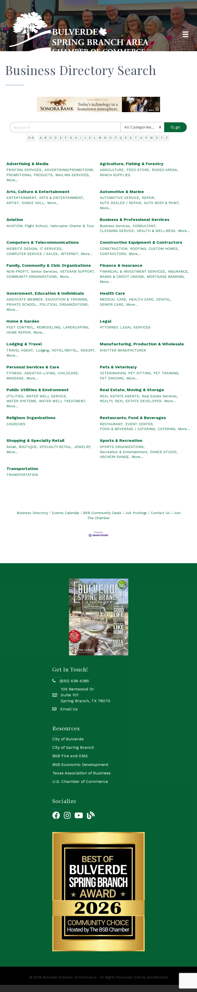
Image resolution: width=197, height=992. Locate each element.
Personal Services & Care (32, 367)
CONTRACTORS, (113, 254)
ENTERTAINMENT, (21, 198)
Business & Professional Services (134, 219)
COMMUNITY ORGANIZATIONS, (32, 276)
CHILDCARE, (68, 373)
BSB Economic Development (80, 764)
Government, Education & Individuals (45, 293)
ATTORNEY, (109, 327)
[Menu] (185, 34)
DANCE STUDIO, (164, 452)
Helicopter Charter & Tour (72, 226)
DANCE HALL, (33, 203)
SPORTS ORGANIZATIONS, (122, 447)
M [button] (100, 138)
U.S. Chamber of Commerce (80, 781)
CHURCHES (15, 424)
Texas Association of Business (81, 773)
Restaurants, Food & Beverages (133, 417)
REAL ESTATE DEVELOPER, (138, 401)
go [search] (177, 127)
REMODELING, (49, 327)
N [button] (105, 138)
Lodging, (43, 350)
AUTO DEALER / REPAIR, (121, 203)
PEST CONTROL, (20, 327)
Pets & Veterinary (118, 367)
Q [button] (121, 138)
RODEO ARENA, (165, 170)
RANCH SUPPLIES (115, 175)
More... (12, 180)
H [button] (76, 138)
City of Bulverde (68, 739)
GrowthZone (157, 977)
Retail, (11, 447)
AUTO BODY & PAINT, (162, 203)
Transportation (22, 468)
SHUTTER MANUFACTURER (123, 350)
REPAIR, (148, 198)
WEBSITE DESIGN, (22, 249)
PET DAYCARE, (112, 378)
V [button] (146, 138)
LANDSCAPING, (76, 327)
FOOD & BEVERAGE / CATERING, (128, 429)
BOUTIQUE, (28, 447)
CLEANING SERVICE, (117, 231)
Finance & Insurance (121, 265)
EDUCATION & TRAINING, (66, 299)
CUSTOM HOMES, (164, 249)
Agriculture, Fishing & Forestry (131, 163)
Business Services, (115, 226)
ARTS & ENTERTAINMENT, (61, 198)
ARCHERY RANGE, (115, 457)
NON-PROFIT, (17, 271)
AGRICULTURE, (112, 170)
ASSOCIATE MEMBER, (25, 299)
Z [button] (167, 138)
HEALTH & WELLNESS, (156, 231)
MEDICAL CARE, (113, 299)
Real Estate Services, (160, 396)
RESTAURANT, (112, 424)
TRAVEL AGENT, (20, 350)
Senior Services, (44, 271)
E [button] (61, 138)
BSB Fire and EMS (70, 755)
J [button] (85, 138)
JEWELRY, (82, 447)
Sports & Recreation (121, 440)
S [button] (131, 138)
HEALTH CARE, (141, 299)
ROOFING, (138, 249)
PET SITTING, (140, 373)
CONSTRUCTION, (114, 249)
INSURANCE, (178, 271)
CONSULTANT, (144, 226)
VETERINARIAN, (113, 373)
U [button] (141, 138)
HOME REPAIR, (19, 332)
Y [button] (162, 138)
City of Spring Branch (73, 747)
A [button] (41, 138)
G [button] (71, 138)
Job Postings (136, 513)
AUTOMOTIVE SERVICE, (120, 198)
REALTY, (106, 401)
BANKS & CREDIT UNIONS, (122, 276)
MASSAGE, (15, 378)
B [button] (45, 138)
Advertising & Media (27, 163)
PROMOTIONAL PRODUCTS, (30, 175)
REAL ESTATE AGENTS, (120, 396)
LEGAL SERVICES (135, 327)
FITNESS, (14, 373)
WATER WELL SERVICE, (46, 396)
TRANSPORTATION (22, 475)
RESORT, (88, 350)
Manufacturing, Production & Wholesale (142, 344)
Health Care (112, 293)
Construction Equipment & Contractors (141, 242)
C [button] (51, 138)
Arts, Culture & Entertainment (38, 191)
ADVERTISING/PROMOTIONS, (69, 170)
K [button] (90, 138)
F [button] (66, 138)
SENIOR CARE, (112, 304)
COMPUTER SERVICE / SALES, (32, 254)
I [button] (80, 138)
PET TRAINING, (166, 373)
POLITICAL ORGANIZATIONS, (64, 304)
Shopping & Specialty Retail (35, 440)
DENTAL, (163, 299)
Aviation (14, 219)
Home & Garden (22, 321)
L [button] (95, 138)
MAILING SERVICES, (72, 175)
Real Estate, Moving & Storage (132, 389)
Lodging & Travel (24, 344)
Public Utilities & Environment (37, 389)
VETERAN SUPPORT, (77, 271)
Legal (105, 321)
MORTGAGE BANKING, (166, 276)
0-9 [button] (31, 138)
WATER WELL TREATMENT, (62, 401)
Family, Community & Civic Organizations (48, 265)
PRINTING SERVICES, (24, 170)
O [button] (110, 138)
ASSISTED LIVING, (40, 373)
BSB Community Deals (102, 513)
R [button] (126, 138)
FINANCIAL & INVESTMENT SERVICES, (133, 271)
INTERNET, (70, 254)
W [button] (151, 138)
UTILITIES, (15, 396)
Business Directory (32, 513)
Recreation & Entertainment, (124, 452)
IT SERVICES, (51, 249)
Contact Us (160, 513)
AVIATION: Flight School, (27, 226)
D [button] (56, 138)
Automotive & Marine (122, 191)
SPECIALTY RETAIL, (56, 447)
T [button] (136, 138)
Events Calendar (65, 513)
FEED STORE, (138, 170)
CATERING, (167, 429)
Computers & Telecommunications (42, 242)
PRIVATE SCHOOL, (22, 304)
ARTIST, (13, 203)
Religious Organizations (30, 417)
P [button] (115, 138)
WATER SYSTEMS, (21, 401)
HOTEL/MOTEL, (65, 350)
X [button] (157, 138)
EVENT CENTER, (139, 424)
